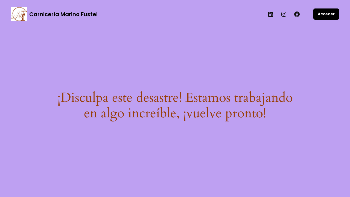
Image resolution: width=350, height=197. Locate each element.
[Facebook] (297, 14)
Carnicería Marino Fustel (63, 14)
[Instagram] (284, 14)
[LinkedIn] (270, 14)
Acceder (326, 14)
